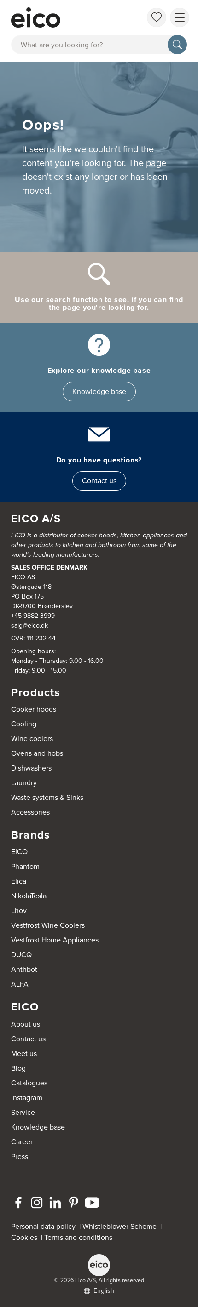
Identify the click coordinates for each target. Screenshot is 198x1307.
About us (25, 1024)
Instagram (26, 1097)
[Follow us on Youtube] (92, 1202)
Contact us (99, 480)
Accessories (30, 812)
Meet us (24, 1053)
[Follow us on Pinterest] (73, 1202)
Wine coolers (32, 738)
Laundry (24, 782)
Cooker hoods (33, 709)
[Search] (177, 44)
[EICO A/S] (99, 1265)
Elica (18, 881)
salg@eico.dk (29, 625)
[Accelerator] (65, 17)
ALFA (20, 984)
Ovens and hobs (37, 753)
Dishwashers (31, 768)
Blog (18, 1068)
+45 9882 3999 (33, 616)
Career (22, 1141)
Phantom (25, 866)
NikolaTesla (29, 895)
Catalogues (29, 1083)
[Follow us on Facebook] (18, 1202)
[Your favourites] (156, 17)
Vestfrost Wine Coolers (48, 925)
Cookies (26, 1237)
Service (23, 1112)
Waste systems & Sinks (47, 797)
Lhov (19, 910)
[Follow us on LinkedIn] (55, 1202)
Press (19, 1156)
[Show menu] (179, 17)
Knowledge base (99, 391)
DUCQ (21, 954)
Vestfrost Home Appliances (55, 940)
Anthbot (24, 969)
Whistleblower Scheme (119, 1226)
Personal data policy (43, 1226)
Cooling (23, 724)
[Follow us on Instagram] (36, 1202)
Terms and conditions (78, 1237)
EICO (19, 851)
